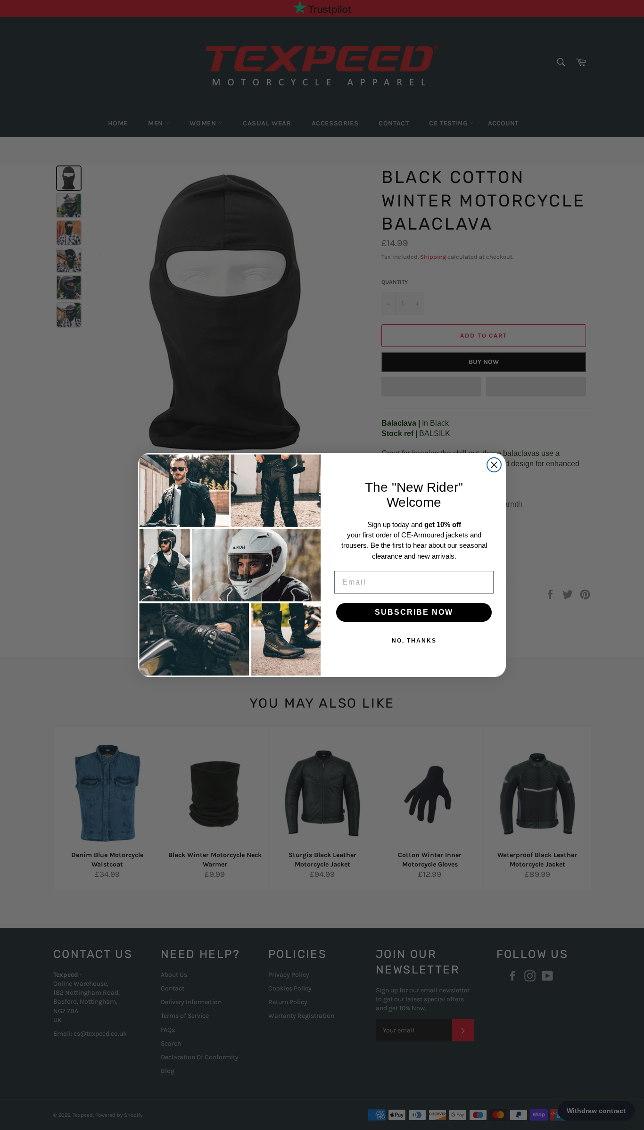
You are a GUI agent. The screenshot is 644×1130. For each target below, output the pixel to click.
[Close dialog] (494, 465)
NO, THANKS (414, 640)
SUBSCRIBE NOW (414, 612)
